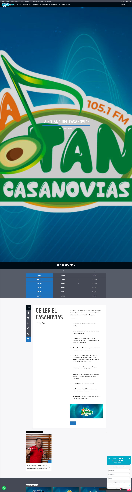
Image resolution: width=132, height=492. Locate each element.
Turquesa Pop (45, 5)
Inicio (20, 5)
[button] (4, 488)
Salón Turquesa (5, 1)
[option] (38, 463)
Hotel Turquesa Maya (26, 1)
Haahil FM (36, 5)
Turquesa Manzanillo (65, 5)
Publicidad (48, 1)
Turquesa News (27, 5)
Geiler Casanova (31, 459)
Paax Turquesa (54, 5)
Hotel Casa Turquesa (38, 1)
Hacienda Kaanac (15, 1)
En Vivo (123, 5)
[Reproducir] (100, 489)
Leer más (73, 433)
